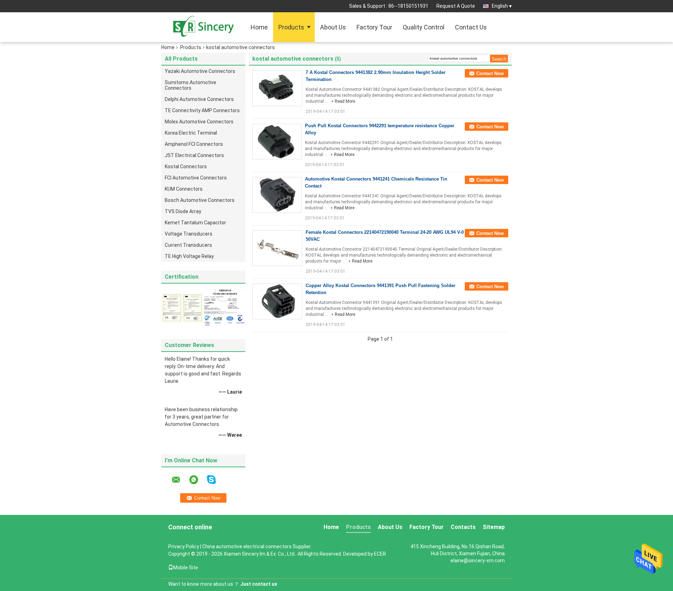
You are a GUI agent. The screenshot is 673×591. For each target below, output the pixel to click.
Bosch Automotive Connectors (199, 200)
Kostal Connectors (186, 166)
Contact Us (471, 27)
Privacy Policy (183, 546)
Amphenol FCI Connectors (194, 144)
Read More (345, 101)
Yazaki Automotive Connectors (200, 71)
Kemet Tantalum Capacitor (195, 222)
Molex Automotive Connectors (199, 121)
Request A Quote (455, 6)
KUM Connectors (184, 189)
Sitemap (494, 527)
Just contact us (258, 584)
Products (291, 27)
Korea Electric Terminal (191, 133)
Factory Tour (374, 27)
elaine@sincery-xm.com (477, 560)
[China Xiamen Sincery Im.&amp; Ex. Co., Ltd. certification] (182, 307)
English (500, 6)
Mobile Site (185, 567)
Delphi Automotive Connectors (199, 99)
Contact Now (490, 73)
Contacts (463, 527)
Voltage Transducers (188, 234)
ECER (380, 554)
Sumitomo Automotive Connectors (190, 85)
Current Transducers (188, 245)
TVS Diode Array (183, 211)
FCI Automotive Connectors (196, 178)
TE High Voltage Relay (189, 256)
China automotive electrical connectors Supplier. (257, 546)
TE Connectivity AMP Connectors (202, 110)
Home (259, 27)
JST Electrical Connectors (194, 155)
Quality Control (423, 27)
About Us (333, 27)
